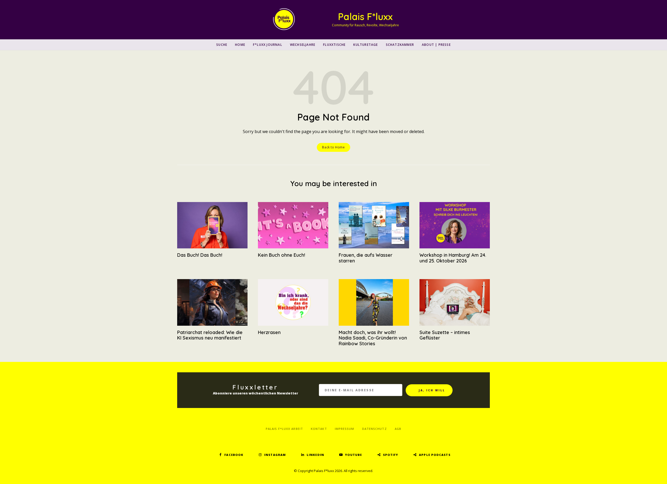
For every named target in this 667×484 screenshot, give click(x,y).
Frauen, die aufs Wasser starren (365, 258)
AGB (398, 429)
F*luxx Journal (267, 44)
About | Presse (436, 44)
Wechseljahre (302, 44)
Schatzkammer (400, 44)
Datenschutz (374, 429)
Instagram (275, 455)
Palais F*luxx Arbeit (284, 429)
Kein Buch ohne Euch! (281, 255)
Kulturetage (365, 44)
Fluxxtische (334, 44)
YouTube (353, 455)
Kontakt (319, 429)
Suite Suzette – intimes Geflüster (444, 335)
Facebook (233, 455)
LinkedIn (315, 455)
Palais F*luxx (365, 16)
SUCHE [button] (221, 44)
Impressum (344, 429)
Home (240, 44)
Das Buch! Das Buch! (199, 255)
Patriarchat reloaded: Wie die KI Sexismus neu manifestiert (210, 335)
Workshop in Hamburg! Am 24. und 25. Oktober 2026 (452, 258)
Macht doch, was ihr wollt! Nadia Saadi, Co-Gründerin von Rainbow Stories (373, 338)
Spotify (390, 455)
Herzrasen (269, 332)
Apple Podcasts (434, 455)
